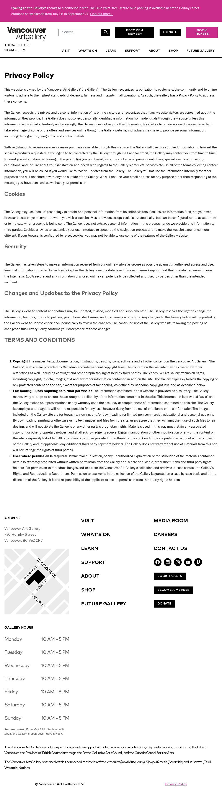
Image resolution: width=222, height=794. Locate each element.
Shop (173, 50)
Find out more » (101, 14)
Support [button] (132, 50)
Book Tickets (202, 32)
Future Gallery (200, 50)
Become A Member (173, 589)
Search (105, 32)
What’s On (87, 50)
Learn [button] (111, 50)
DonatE (170, 32)
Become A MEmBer (135, 32)
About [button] (154, 50)
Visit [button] (66, 50)
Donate (164, 603)
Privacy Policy (176, 784)
